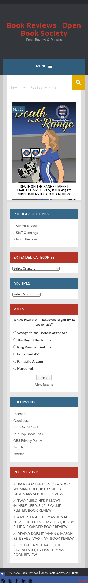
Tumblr (18, 447)
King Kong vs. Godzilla (34, 347)
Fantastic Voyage (30, 361)
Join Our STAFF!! (25, 427)
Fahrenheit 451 (28, 354)
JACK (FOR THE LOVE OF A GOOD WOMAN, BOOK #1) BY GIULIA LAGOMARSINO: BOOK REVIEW (41, 489)
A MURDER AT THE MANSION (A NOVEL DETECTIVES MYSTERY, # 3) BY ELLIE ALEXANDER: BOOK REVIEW (43, 522)
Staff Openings (27, 233)
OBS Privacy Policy (27, 441)
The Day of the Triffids (34, 340)
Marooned (25, 368)
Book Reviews (27, 239)
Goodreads (21, 421)
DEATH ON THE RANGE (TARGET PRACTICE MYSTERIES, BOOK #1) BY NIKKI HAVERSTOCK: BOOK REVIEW (44, 190)
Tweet (83, 580)
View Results (44, 385)
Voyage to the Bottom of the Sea (42, 333)
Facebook (20, 414)
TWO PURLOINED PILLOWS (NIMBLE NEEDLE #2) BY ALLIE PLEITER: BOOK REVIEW (37, 505)
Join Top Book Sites (28, 434)
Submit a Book (27, 226)
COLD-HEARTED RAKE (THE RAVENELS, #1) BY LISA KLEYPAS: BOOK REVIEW (39, 550)
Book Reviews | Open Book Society (44, 29)
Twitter (18, 454)
